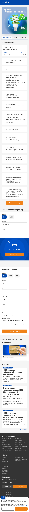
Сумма (4, 280)
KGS (4, 217)
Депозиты (4, 442)
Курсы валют (6, 477)
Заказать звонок (20, 486)
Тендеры (4, 468)
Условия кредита (7, 37)
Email (3, 304)
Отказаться (8, 509)
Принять (21, 509)
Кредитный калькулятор (20, 37)
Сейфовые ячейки (6, 450)
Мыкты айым (18, 444)
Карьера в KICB (19, 457)
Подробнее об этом (22, 505)
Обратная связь (7, 482)
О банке (4, 455)
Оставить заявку (14, 203)
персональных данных (21, 324)
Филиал (4, 313)
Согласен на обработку (15, 324)
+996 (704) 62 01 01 (8, 496)
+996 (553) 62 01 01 (6, 492)
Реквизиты (4, 473)
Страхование (18, 440)
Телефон (5, 296)
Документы (18, 448)
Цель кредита (6, 318)
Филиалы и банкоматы (9, 480)
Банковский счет (6, 444)
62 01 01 (8, 487)
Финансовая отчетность (5, 465)
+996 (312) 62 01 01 (6, 490)
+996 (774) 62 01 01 (6, 494)
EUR (17, 276)
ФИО (4, 288)
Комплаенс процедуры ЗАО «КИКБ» (21, 460)
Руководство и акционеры (5, 462)
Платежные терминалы (21, 446)
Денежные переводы (7, 446)
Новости (4, 459)
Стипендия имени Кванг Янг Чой (21, 451)
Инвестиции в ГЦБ (20, 442)
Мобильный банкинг (7, 448)
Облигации (18, 438)
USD (11, 217)
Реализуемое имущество (5, 471)
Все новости (23, 429)
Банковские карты (6, 438)
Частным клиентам (8, 436)
